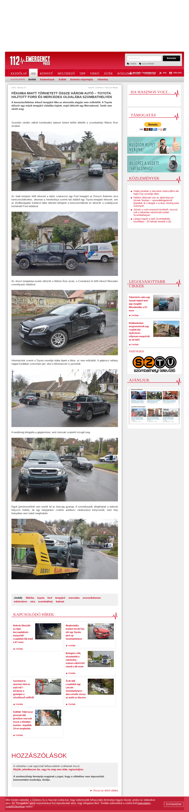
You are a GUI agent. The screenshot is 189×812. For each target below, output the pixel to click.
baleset (60, 601)
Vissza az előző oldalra (105, 790)
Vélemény (102, 79)
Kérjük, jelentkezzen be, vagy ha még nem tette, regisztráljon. (48, 769)
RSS (164, 73)
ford (49, 597)
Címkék (133, 64)
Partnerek (136, 351)
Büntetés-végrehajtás (81, 79)
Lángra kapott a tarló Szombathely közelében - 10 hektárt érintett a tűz (152, 220)
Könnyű (46, 73)
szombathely (45, 601)
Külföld (62, 79)
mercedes (74, 597)
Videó (94, 73)
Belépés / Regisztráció (144, 73)
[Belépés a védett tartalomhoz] (154, 164)
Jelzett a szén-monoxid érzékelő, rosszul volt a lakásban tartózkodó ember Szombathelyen (155, 212)
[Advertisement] (94, 26)
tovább (19, 649)
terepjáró (60, 597)
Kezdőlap (19, 73)
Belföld (32, 79)
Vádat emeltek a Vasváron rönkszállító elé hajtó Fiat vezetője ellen (156, 192)
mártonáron (20, 601)
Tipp (82, 73)
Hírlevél (177, 73)
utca (32, 601)
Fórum (150, 73)
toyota (40, 597)
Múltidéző (66, 73)
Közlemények (128, 73)
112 (33, 73)
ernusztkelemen (92, 597)
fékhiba (30, 597)
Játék (108, 73)
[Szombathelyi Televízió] (154, 364)
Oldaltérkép (148, 64)
